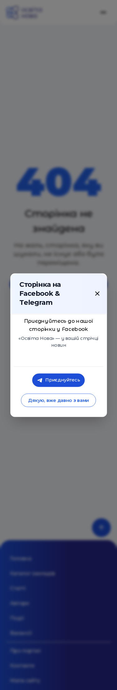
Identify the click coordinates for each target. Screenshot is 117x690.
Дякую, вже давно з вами (58, 400)
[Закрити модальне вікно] (97, 293)
